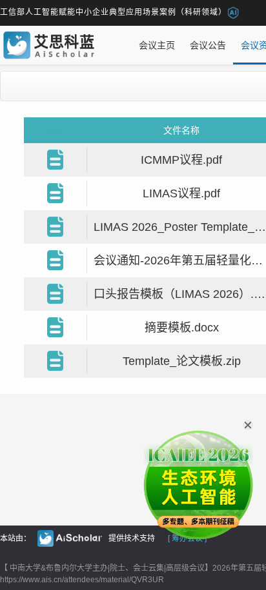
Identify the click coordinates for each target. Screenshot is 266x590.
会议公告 (208, 45)
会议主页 (157, 45)
